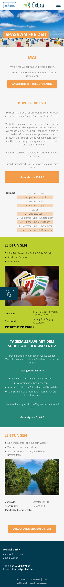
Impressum (21, 579)
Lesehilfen (7, 291)
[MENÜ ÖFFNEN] (58, 5)
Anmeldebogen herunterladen (32, 83)
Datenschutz (35, 579)
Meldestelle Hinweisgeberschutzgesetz (32, 583)
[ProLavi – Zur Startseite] (35, 5)
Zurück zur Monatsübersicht (32, 528)
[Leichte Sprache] (9, 5)
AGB (45, 579)
